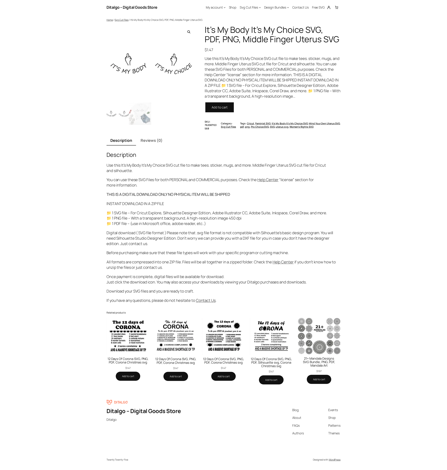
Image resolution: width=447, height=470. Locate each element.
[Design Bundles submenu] (288, 7)
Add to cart (220, 107)
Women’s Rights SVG (301, 126)
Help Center (268, 179)
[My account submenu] (225, 7)
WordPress (334, 459)
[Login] (329, 7)
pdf (242, 126)
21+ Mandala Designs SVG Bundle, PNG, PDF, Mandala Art (319, 362)
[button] (189, 32)
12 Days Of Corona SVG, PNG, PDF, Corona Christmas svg (128, 360)
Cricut (250, 123)
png (247, 126)
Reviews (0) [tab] (152, 140)
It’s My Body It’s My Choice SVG (290, 123)
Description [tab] (121, 140)
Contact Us (206, 300)
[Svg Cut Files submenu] (260, 7)
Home (110, 19)
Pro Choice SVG (260, 126)
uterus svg (282, 126)
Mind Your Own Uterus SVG (324, 123)
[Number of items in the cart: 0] (336, 7)
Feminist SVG (262, 123)
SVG (272, 126)
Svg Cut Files (122, 19)
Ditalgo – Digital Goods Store (132, 7)
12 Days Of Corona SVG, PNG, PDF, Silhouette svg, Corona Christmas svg (271, 362)
